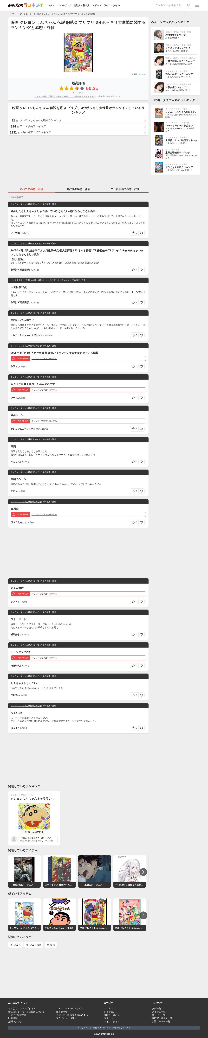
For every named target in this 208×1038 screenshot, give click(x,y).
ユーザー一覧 (159, 1015)
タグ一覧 (156, 1008)
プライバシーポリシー (67, 1018)
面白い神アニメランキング (179, 74)
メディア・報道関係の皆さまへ (72, 1015)
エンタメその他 (182, 122)
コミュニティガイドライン (69, 1008)
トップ (11, 14)
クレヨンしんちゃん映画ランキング (26, 204)
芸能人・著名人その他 (191, 58)
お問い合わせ (15, 1021)
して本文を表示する (44, 358)
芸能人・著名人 (82, 5)
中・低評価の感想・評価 (125, 189)
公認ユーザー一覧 (161, 1021)
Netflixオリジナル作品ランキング (182, 125)
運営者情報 (61, 1011)
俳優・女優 (186, 32)
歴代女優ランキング (175, 34)
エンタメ (50, 5)
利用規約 (12, 1018)
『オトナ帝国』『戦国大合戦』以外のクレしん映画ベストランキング (64, 96)
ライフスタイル (112, 5)
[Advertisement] (78, 160)
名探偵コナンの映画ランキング (181, 140)
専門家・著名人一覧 (162, 1018)
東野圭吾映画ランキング (177, 152)
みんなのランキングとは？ (21, 1008)
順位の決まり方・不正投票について (26, 1011)
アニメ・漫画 (27, 795)
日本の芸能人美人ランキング (180, 61)
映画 (52, 944)
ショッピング (64, 5)
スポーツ (96, 5)
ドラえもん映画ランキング (179, 167)
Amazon (142, 74)
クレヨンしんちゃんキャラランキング (35, 798)
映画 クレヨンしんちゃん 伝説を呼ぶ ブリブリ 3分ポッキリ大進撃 (66, 14)
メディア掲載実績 (17, 1015)
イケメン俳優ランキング (177, 48)
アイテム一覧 (26, 14)
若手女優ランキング (175, 87)
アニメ (17, 944)
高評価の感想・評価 (78, 189)
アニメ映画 (35, 944)
